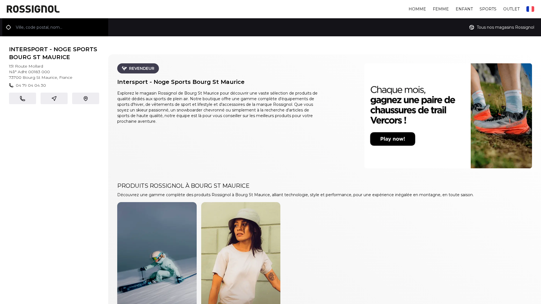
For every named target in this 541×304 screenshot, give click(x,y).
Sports (488, 9)
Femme (441, 9)
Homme (417, 9)
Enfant (464, 9)
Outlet (511, 9)
